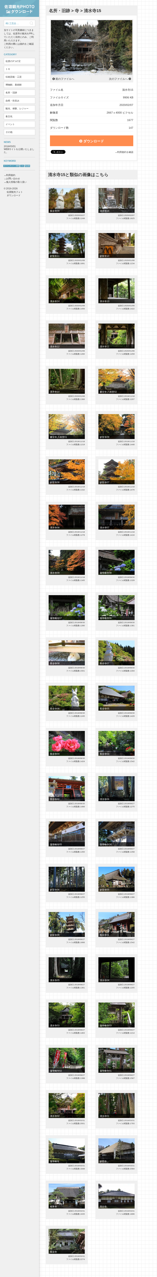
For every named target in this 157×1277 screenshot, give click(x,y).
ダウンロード (93, 141)
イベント (10, 124)
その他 (9, 132)
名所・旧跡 (11, 92)
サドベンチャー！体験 (11, 166)
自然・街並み (12, 100)
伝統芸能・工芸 (14, 77)
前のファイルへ (65, 78)
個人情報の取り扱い (16, 182)
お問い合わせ (13, 178)
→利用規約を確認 (124, 152)
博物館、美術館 (14, 84)
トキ (8, 69)
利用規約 (10, 175)
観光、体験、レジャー (17, 108)
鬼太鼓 (27, 166)
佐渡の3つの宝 (13, 61)
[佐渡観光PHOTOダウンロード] (19, 8)
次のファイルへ (118, 78)
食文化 (9, 116)
